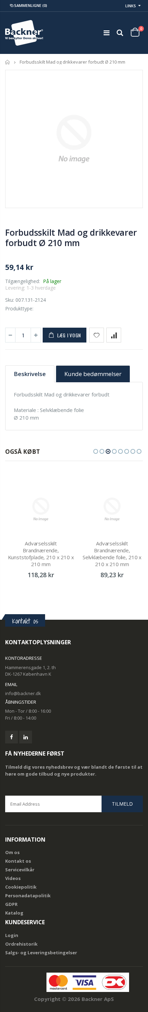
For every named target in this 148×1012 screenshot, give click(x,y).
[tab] (29, 373)
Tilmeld (122, 803)
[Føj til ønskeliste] (96, 335)
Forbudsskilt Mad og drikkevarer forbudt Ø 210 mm (71, 237)
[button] (96, 451)
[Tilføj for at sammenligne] (113, 335)
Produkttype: (19, 308)
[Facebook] (11, 737)
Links (130, 5)
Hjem (7, 62)
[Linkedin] (25, 737)
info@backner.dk (23, 693)
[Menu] (106, 32)
